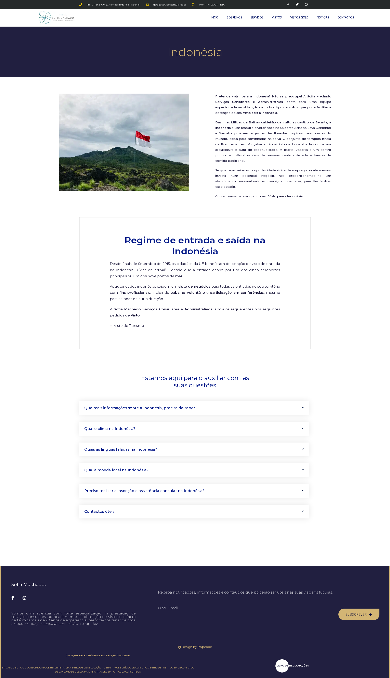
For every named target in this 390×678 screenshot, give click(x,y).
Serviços (257, 17)
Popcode (205, 647)
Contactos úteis (99, 511)
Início (214, 17)
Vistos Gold (299, 17)
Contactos (346, 17)
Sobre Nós (234, 17)
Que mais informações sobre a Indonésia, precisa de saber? (140, 408)
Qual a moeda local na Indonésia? (116, 470)
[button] (194, 408)
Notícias (323, 17)
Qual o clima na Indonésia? (109, 428)
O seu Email (168, 608)
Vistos (277, 17)
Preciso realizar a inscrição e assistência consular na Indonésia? (144, 491)
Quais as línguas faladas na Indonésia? (120, 449)
